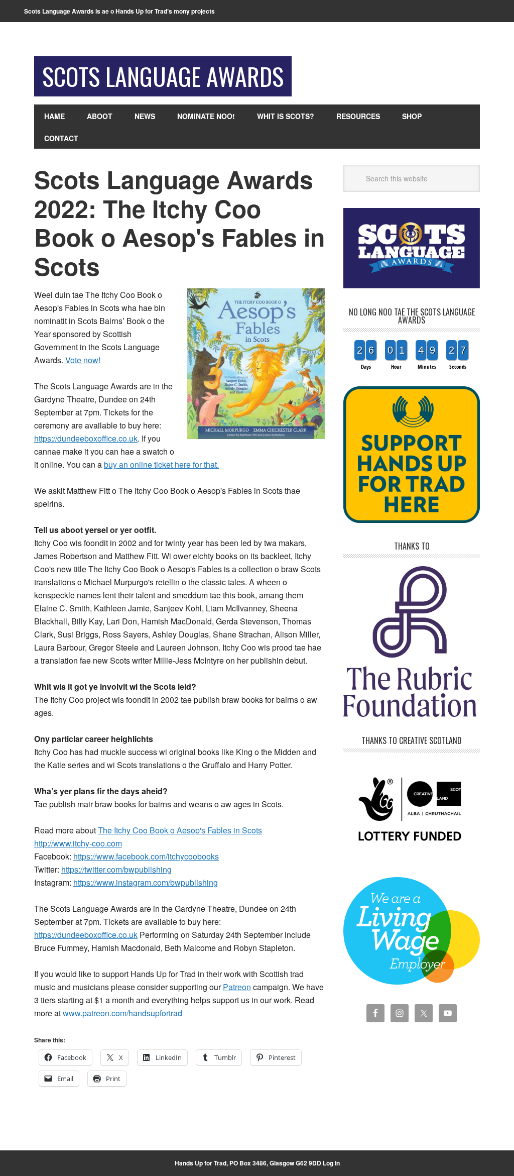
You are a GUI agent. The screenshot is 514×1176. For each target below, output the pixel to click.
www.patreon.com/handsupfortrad (122, 1013)
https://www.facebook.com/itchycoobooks (146, 856)
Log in (331, 1162)
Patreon (237, 987)
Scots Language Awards (163, 76)
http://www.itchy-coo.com (78, 843)
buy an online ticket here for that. (161, 464)
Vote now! (82, 360)
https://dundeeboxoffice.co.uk (86, 438)
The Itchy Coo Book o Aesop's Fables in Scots (180, 830)
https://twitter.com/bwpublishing (116, 869)
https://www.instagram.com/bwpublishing (145, 882)
